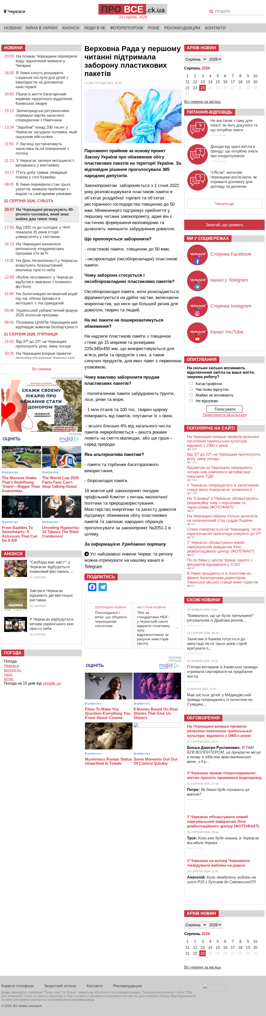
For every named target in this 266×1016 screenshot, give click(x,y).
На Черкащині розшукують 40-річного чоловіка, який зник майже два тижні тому (45, 214)
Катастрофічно (209, 383)
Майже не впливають (215, 395)
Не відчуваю (207, 401)
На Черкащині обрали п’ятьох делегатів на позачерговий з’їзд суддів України (222, 518)
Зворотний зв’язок (60, 986)
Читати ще (224, 203)
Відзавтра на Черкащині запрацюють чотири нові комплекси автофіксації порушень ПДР (220, 471)
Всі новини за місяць (202, 101)
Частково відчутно (212, 389)
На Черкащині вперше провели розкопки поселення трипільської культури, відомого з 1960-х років (45, 358)
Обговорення (203, 718)
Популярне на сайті (211, 428)
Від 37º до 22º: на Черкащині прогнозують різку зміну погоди (43, 343)
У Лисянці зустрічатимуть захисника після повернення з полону (42, 148)
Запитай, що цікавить (224, 224)
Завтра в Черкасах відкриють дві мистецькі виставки (51, 595)
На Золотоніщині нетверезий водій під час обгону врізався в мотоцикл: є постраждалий (46, 298)
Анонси (70, 28)
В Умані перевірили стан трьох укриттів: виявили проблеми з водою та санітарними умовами (43, 189)
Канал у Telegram (229, 280)
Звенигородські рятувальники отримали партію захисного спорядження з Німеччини (42, 115)
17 (233, 82)
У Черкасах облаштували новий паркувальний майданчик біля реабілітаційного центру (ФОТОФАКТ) (221, 546)
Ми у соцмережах (208, 238)
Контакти (215, 28)
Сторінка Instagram (230, 306)
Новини (12, 28)
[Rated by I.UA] (214, 990)
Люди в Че (94, 28)
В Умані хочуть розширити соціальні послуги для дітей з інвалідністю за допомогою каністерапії (42, 80)
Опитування (202, 359)
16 (225, 82)
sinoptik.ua (52, 683)
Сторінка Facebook (230, 254)
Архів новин (201, 48)
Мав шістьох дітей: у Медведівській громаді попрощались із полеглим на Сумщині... (219, 699)
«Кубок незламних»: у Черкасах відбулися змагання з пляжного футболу (44, 282)
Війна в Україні (41, 28)
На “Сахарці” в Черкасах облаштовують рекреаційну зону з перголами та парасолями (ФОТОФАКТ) (222, 502)
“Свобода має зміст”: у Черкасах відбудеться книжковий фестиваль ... (51, 567)
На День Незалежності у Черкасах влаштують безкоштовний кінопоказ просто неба (47, 265)
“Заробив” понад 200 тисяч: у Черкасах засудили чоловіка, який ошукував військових (46, 132)
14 (210, 82)
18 (240, 82)
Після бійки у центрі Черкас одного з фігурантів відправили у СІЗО (219, 562)
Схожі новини (203, 600)
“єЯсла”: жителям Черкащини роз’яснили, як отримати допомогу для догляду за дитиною (233, 179)
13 (203, 82)
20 (255, 82)
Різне (153, 28)
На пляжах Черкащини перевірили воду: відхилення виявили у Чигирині (46, 61)
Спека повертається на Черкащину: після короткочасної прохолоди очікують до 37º (224, 531)
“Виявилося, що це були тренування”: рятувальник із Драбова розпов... (220, 617)
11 (187, 82)
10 (255, 76)
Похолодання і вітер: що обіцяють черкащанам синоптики (111, 619)
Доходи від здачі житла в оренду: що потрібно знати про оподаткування (234, 151)
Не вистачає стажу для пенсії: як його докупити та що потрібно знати (233, 125)
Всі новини (41, 369)
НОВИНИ (13, 48)
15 (218, 82)
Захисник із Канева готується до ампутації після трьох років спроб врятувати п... (217, 643)
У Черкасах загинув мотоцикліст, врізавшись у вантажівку (45, 162)
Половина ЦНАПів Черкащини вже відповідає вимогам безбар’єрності (47, 324)
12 (195, 82)
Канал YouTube (226, 332)
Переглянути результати (225, 415)
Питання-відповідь (209, 112)
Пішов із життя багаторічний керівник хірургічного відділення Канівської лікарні (44, 99)
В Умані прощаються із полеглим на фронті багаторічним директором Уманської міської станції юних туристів (222, 577)
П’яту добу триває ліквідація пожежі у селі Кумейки (41, 174)
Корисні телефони (17, 986)
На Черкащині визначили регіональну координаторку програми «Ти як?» (40, 248)
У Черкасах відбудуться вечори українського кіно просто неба (52, 624)
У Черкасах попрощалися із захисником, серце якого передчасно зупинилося (223, 487)
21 (187, 88)
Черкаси (16, 11)
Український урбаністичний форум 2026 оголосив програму (46, 312)
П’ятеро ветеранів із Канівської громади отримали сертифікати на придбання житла (222, 671)
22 (195, 88)
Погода (13, 653)
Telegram (93, 566)
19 (248, 82)
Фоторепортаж (126, 28)
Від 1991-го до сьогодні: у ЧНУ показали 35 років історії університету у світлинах (43, 232)
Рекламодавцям (182, 28)
